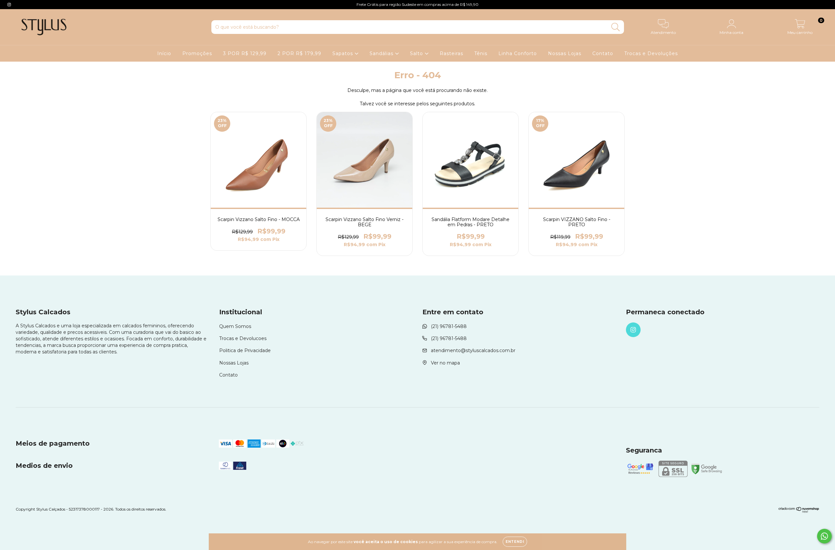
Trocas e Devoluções (651, 53)
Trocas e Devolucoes (242, 338)
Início (164, 53)
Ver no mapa (445, 363)
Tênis (480, 53)
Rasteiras (451, 53)
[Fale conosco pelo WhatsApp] (824, 536)
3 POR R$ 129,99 (244, 53)
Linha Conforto (517, 53)
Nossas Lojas (564, 53)
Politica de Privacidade (245, 350)
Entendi (515, 542)
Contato (602, 53)
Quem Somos (235, 326)
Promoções (197, 53)
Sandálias (382, 53)
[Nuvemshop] (799, 511)
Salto (417, 53)
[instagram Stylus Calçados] (9, 4)
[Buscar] (615, 27)
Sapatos (343, 53)
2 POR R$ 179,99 (299, 53)
